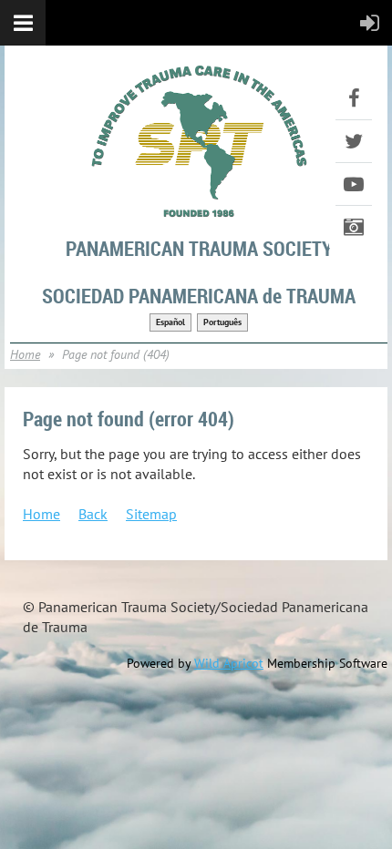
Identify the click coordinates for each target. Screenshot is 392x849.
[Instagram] (353, 227)
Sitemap (151, 514)
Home (25, 354)
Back (93, 514)
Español (170, 322)
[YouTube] (353, 184)
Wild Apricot (228, 663)
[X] (353, 141)
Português (222, 322)
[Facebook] (353, 98)
